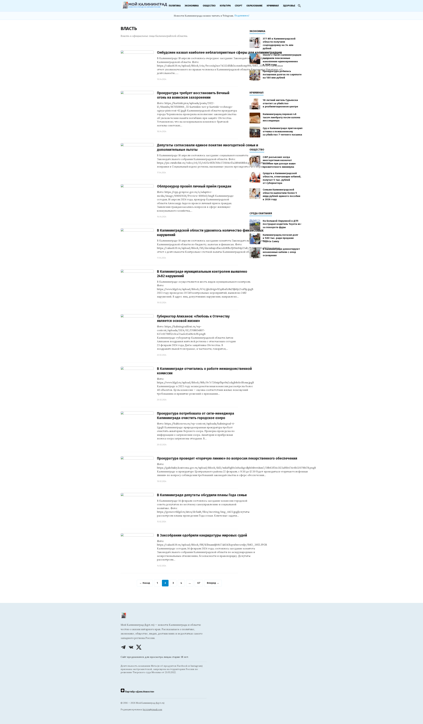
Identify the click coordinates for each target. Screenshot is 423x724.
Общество (209, 5)
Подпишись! (241, 15)
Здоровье (289, 5)
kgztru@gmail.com (152, 709)
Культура (225, 5)
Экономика (192, 5)
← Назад (144, 582)
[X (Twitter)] (138, 647)
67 (198, 582)
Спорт (238, 5)
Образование (254, 5)
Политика (175, 5)
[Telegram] (123, 647)
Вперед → (213, 582)
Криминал (273, 5)
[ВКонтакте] (131, 647)
